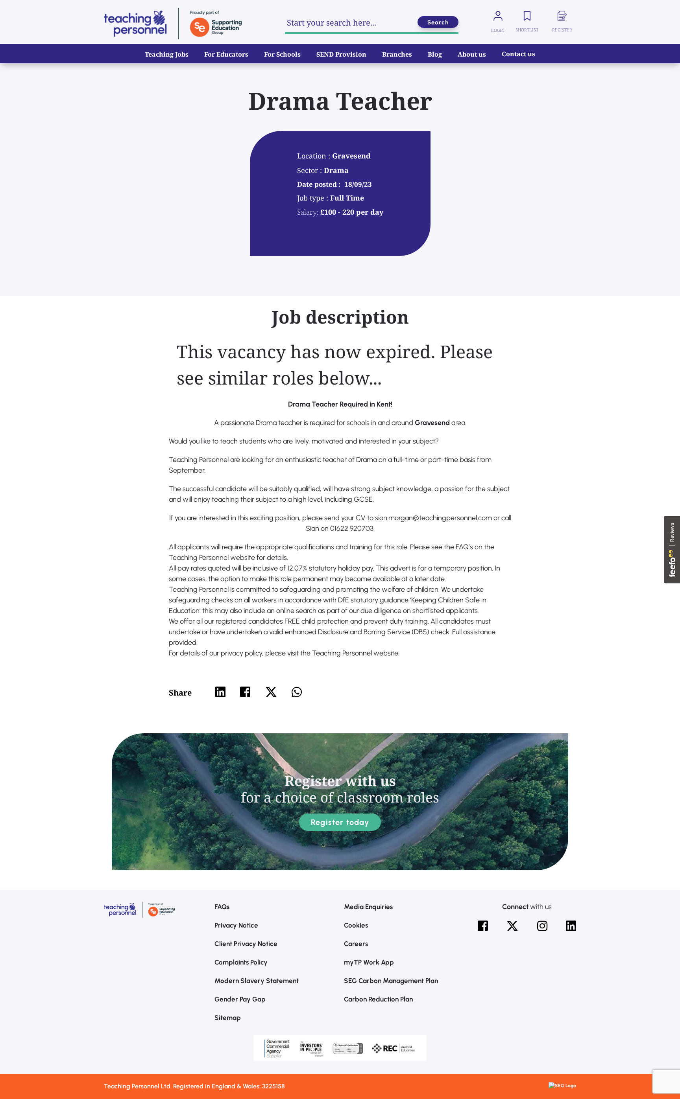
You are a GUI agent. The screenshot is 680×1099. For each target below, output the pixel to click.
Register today (340, 822)
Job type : (313, 197)
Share (180, 692)
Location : (314, 155)
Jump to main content (46, 11)
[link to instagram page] (542, 926)
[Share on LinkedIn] (220, 692)
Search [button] (438, 22)
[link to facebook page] (483, 926)
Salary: (307, 212)
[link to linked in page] (571, 926)
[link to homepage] (173, 23)
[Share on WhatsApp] (297, 692)
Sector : (310, 170)
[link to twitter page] (512, 926)
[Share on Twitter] (271, 692)
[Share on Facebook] (245, 692)
